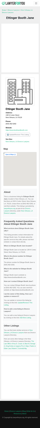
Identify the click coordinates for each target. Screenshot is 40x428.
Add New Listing (25, 317)
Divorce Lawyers (13, 10)
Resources (17, 413)
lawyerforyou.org (9, 208)
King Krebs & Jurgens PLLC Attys (17, 346)
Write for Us (31, 411)
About (24, 413)
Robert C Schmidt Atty (19, 348)
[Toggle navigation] (36, 3)
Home (4, 10)
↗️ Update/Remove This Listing (18, 134)
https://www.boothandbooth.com (17, 130)
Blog (24, 411)
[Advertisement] (20, 48)
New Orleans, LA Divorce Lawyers (17, 141)
